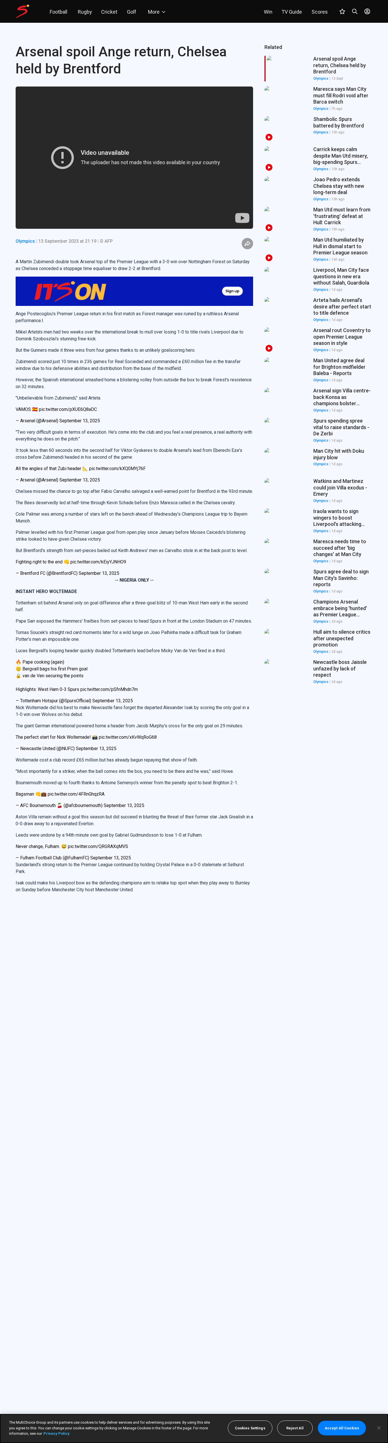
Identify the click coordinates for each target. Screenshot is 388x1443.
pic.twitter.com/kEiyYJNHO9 (98, 532)
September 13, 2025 (79, 391)
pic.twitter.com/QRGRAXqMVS (98, 817)
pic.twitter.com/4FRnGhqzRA (76, 764)
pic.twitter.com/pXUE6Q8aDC (68, 380)
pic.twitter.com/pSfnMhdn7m (109, 660)
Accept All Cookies (342, 1428)
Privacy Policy (56, 1433)
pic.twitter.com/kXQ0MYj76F (117, 439)
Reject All (295, 1428)
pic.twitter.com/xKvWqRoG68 (128, 708)
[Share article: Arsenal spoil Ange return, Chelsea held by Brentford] (247, 243)
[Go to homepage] (22, 11)
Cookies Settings (250, 1428)
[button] (318, 99)
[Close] (379, 1428)
